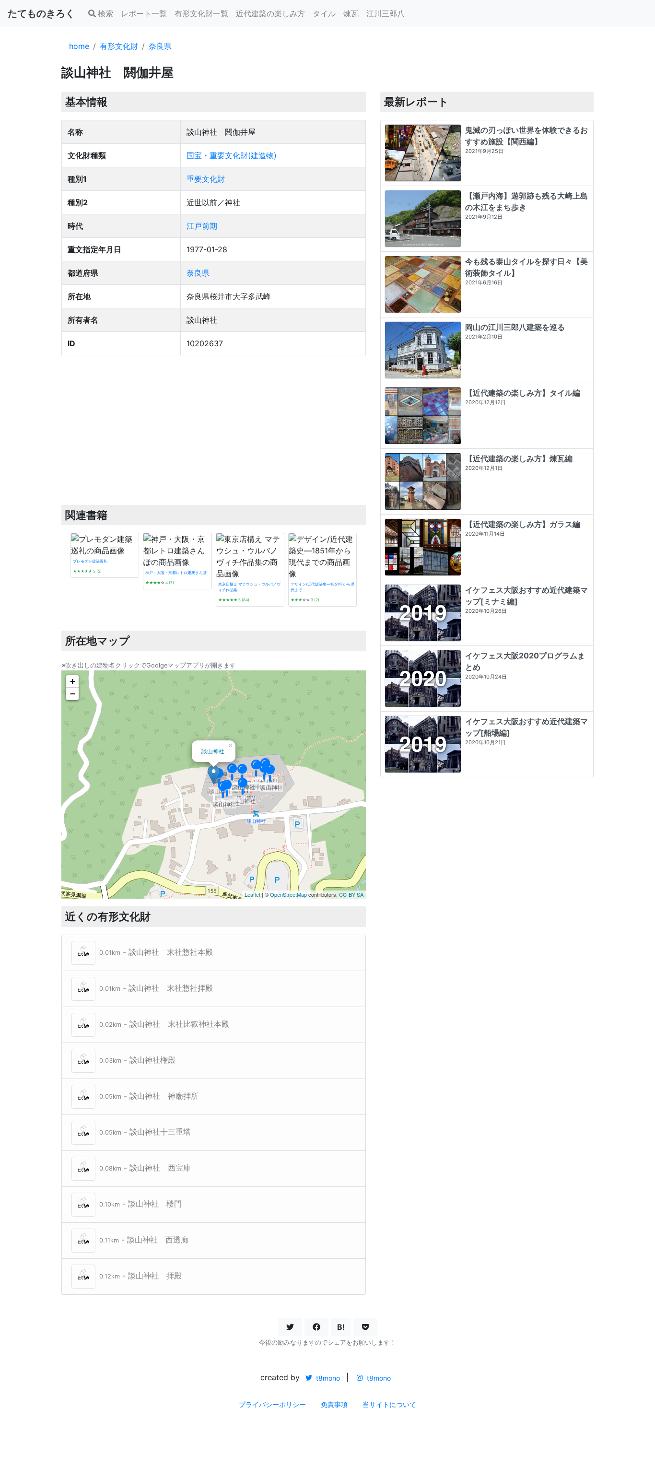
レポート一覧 (144, 13)
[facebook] (316, 1327)
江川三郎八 (385, 13)
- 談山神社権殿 (137, 1060)
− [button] (72, 694)
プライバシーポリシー (272, 1404)
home (79, 46)
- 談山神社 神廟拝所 (149, 1096)
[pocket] (365, 1327)
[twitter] (290, 1327)
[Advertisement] (213, 430)
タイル (324, 13)
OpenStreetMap (288, 894)
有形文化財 (119, 46)
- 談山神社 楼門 (140, 1203)
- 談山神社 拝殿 (140, 1275)
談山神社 (212, 751)
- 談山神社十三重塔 (145, 1132)
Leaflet (252, 894)
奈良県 (160, 46)
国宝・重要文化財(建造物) (232, 155)
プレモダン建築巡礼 (90, 561)
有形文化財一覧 (201, 13)
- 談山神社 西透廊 (143, 1239)
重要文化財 (206, 179)
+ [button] (72, 681)
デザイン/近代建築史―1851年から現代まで (322, 587)
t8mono (327, 1378)
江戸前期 (202, 226)
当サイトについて (389, 1404)
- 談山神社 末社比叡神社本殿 (164, 1024)
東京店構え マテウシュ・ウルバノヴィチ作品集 (249, 587)
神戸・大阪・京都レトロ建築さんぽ (176, 572)
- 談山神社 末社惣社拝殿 (156, 988)
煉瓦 (351, 13)
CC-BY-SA (351, 894)
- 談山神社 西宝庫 (145, 1167)
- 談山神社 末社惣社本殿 (156, 952)
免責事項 (334, 1404)
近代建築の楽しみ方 (270, 13)
